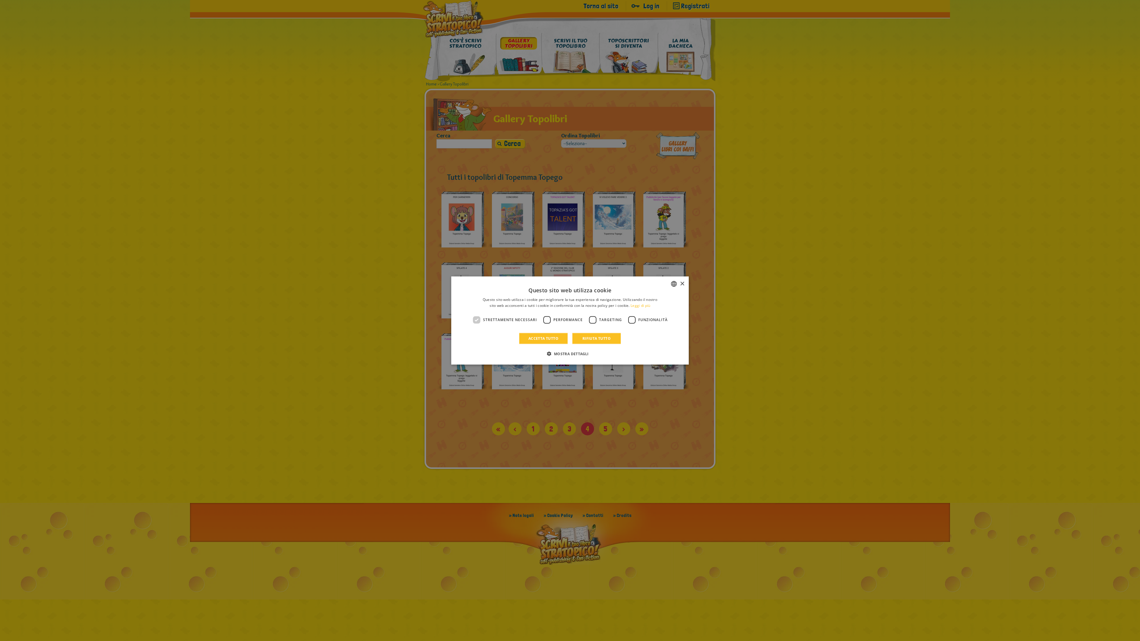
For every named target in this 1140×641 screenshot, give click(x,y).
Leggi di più (640, 305)
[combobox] (674, 284)
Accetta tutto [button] (543, 338)
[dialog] (570, 321)
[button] (569, 353)
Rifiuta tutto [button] (596, 338)
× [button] (682, 283)
